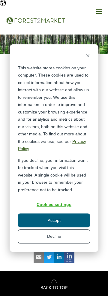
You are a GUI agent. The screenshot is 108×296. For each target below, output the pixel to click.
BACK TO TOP (54, 287)
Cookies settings (54, 204)
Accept (54, 220)
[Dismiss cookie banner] (88, 56)
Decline (54, 236)
